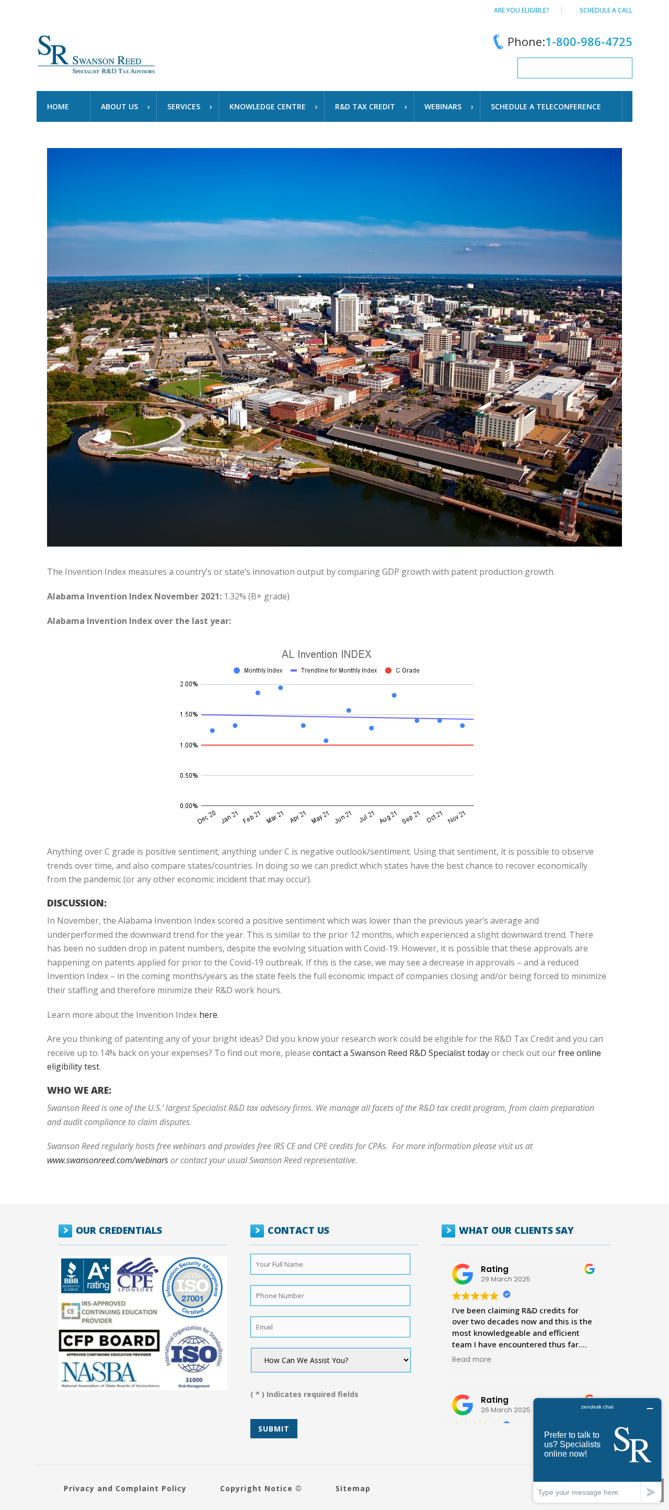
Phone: (569, 41)
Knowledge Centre (267, 106)
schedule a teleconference (546, 106)
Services (183, 106)
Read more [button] (471, 1360)
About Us (119, 106)
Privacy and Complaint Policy (125, 1488)
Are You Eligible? (521, 10)
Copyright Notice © (261, 1488)
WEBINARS (443, 106)
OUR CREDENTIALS (119, 1230)
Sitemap (353, 1488)
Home (58, 106)
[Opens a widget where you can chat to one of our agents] (597, 1450)
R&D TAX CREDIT (365, 106)
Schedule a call (606, 10)
